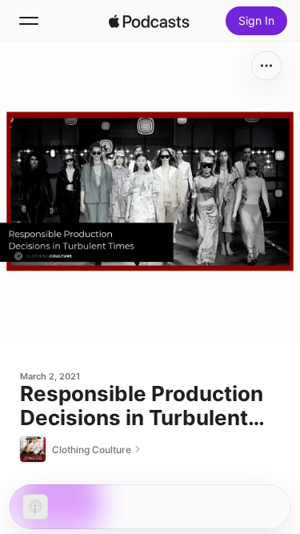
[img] (150, 21)
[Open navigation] (28, 20)
